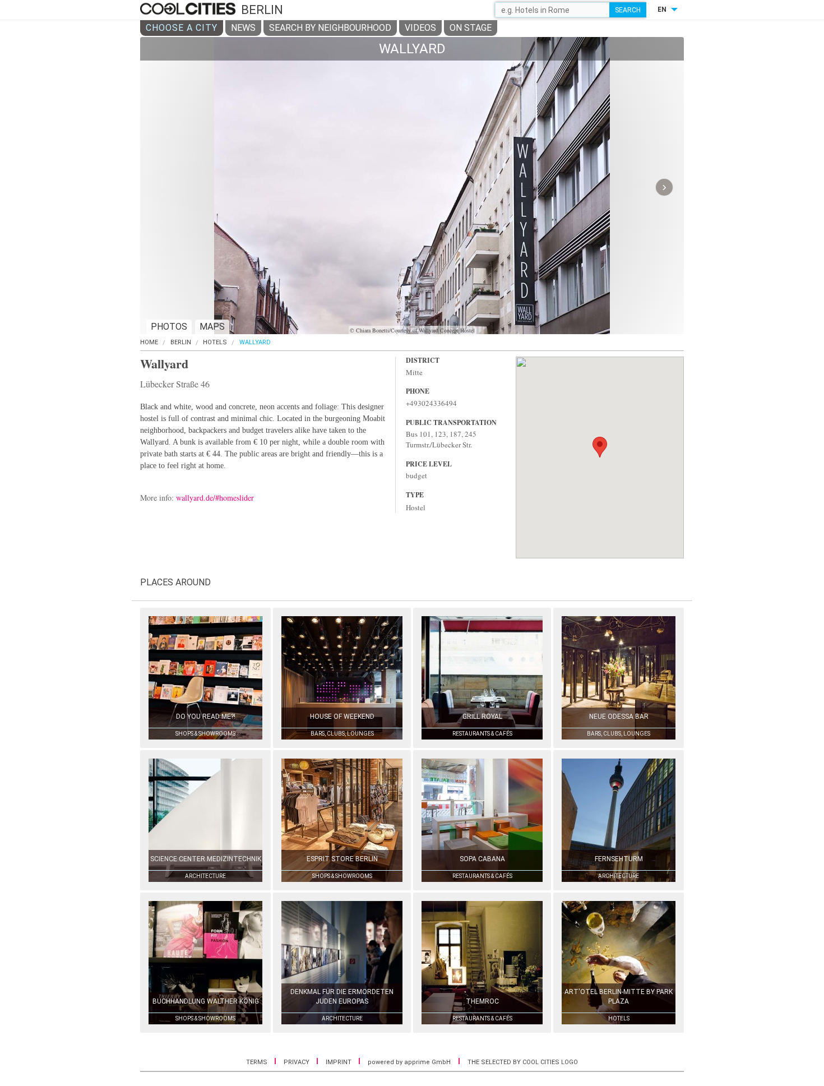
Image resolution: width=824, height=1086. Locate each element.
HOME (149, 342)
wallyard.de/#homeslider (215, 497)
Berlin (180, 342)
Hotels (215, 342)
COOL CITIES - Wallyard (189, 9)
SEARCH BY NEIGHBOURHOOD (330, 27)
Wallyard (255, 342)
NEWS (243, 27)
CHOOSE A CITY (181, 27)
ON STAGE (471, 27)
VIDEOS (420, 27)
